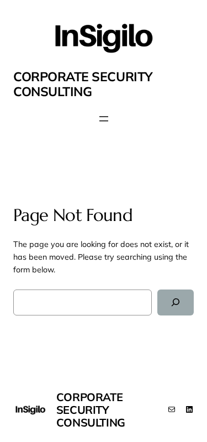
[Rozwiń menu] (103, 118)
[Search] (175, 302)
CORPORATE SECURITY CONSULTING (82, 84)
